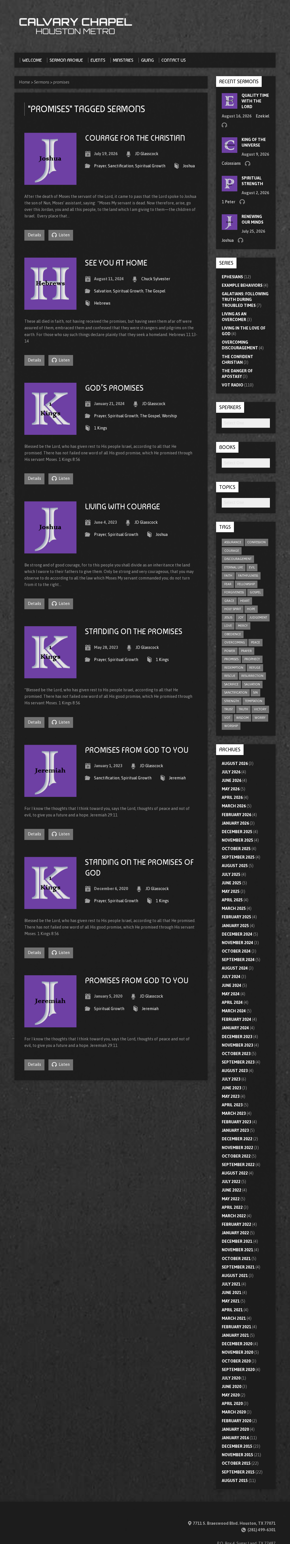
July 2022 (231, 1181)
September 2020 (238, 1369)
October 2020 (236, 1361)
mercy (243, 625)
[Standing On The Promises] (50, 675)
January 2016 (235, 1438)
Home (24, 82)
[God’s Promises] (50, 431)
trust (228, 709)
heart (245, 600)
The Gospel (155, 291)
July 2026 (231, 772)
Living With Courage (122, 506)
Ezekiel (262, 116)
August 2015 (235, 1480)
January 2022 (235, 1233)
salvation (252, 684)
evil (252, 567)
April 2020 (232, 1403)
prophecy (252, 659)
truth (243, 709)
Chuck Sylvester (155, 279)
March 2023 (234, 1113)
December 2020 (237, 1344)
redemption (233, 667)
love (228, 625)
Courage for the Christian (135, 138)
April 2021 (232, 1310)
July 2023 (231, 1079)
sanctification (235, 692)
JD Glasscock (146, 153)
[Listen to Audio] (224, 124)
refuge (255, 667)
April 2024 (232, 1002)
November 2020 (237, 1352)
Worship (169, 416)
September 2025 (238, 857)
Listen (64, 235)
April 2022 (232, 1207)
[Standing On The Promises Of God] (50, 905)
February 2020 (236, 1421)
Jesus (228, 617)
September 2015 (238, 1472)
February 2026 (236, 814)
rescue (229, 675)
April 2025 (232, 900)
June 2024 (231, 985)
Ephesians (232, 277)
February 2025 (236, 917)
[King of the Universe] (229, 150)
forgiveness (234, 592)
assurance (232, 542)
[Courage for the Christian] (50, 181)
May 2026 (231, 789)
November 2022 (237, 1147)
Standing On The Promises (133, 631)
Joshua (189, 166)
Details (34, 235)
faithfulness (248, 575)
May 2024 (231, 994)
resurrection (252, 675)
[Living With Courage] (50, 550)
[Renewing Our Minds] (229, 226)
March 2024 (234, 1011)
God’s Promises (114, 388)
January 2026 (235, 823)
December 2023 (237, 1036)
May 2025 (231, 891)
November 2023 (237, 1045)
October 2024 (236, 951)
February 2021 (236, 1327)
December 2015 (237, 1446)
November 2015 (237, 1455)
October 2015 (236, 1463)
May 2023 (231, 1096)
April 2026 (232, 797)
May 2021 (231, 1301)
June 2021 (231, 1292)
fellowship (246, 584)
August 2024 (235, 968)
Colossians (231, 163)
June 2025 (231, 883)
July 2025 (231, 874)
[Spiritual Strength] (229, 188)
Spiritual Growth (150, 166)
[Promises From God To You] (50, 793)
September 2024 (238, 959)
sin (255, 692)
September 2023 (238, 1062)
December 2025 (237, 831)
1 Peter (228, 202)
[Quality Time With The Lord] (229, 106)
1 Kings (100, 428)
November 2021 (237, 1250)
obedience (232, 634)
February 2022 (236, 1224)
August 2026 (235, 763)
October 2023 (236, 1053)
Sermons (41, 82)
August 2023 (235, 1070)
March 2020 (234, 1412)
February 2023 (236, 1122)
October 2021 (236, 1258)
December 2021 (237, 1241)
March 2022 (234, 1216)
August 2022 (235, 1173)
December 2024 (237, 934)
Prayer (100, 166)
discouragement (237, 559)
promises (61, 82)
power (229, 651)
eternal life (233, 567)
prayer (246, 651)
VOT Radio (232, 385)
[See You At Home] (50, 306)
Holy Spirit (232, 609)
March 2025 (234, 908)
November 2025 (237, 840)
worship (231, 726)
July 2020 (231, 1378)
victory (260, 709)
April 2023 (232, 1105)
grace (229, 600)
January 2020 (235, 1429)
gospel (255, 592)
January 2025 (235, 925)
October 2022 (236, 1156)
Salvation (102, 291)
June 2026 (231, 780)
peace (255, 642)
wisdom (242, 717)
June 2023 (231, 1088)
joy (241, 617)
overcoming (234, 642)
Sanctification (120, 166)
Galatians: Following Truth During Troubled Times (245, 299)
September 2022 (238, 1164)
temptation (253, 701)
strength (231, 701)
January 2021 (235, 1335)
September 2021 (238, 1267)
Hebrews (102, 303)
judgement (258, 617)
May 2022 (231, 1199)
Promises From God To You (136, 750)
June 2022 (231, 1190)
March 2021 (234, 1318)
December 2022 (237, 1139)
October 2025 (236, 848)
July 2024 (231, 976)
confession (256, 542)
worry (260, 717)
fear (227, 584)
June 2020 (231, 1386)
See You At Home (116, 263)
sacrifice (231, 684)
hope (251, 609)
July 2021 (231, 1284)
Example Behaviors (242, 285)
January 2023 (235, 1130)
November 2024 (237, 942)
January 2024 (235, 1028)
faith (228, 575)
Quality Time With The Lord (255, 101)
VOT (227, 717)
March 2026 (234, 806)
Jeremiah (177, 778)
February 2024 (236, 1019)
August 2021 (235, 1275)
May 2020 (231, 1395)
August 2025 (235, 865)
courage (231, 550)
